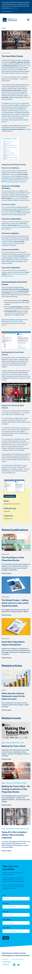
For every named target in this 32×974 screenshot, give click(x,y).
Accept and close (7, 11)
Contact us (6, 964)
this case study (16, 198)
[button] (28, 20)
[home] (9, 20)
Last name (5, 911)
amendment (15, 259)
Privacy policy (7, 961)
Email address (6, 919)
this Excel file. (15, 321)
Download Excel (10, 496)
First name (5, 903)
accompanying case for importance (16, 182)
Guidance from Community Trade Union (16, 212)
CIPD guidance (6, 176)
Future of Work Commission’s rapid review (15, 226)
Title (3, 895)
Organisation (6, 928)
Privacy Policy (14, 8)
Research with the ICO (8, 243)
